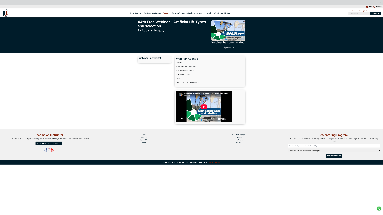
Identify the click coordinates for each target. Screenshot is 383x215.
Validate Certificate (239, 135)
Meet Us (227, 13)
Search (376, 13)
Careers (239, 137)
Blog (144, 142)
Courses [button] (138, 13)
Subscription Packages (194, 13)
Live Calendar (156, 13)
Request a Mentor (334, 156)
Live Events (239, 140)
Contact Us (144, 140)
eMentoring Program (178, 13)
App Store (147, 13)
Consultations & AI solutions (213, 13)
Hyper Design (214, 162)
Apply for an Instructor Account (49, 143)
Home (132, 13)
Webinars (166, 13)
